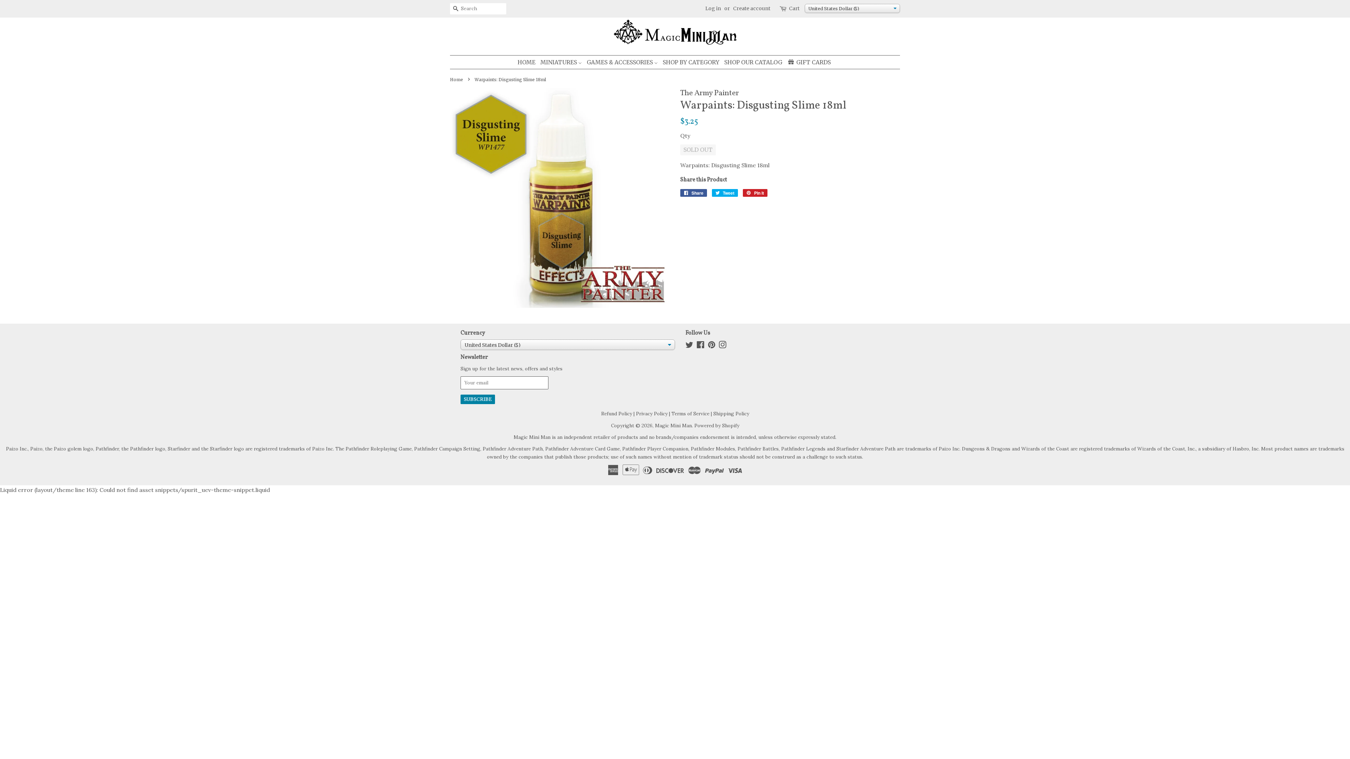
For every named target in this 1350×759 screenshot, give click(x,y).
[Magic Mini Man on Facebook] (700, 346)
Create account (751, 8)
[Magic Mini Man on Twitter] (689, 346)
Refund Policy (616, 413)
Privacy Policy (652, 413)
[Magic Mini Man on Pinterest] (711, 346)
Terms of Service (690, 413)
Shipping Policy (731, 413)
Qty (685, 135)
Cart (794, 8)
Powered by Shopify (716, 425)
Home (456, 79)
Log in (713, 8)
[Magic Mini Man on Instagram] (722, 346)
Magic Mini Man (673, 425)
